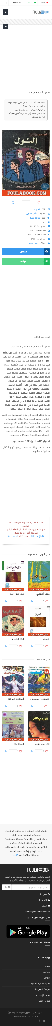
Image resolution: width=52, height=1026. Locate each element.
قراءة (23, 261)
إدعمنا (45, 906)
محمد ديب (33, 243)
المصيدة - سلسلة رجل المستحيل (39, 699)
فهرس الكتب (44, 1001)
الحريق (46, 639)
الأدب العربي (31, 214)
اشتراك (7, 887)
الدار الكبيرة (18, 639)
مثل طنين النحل (16, 594)
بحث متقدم (17, 2)
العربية (37, 209)
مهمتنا (43, 2)
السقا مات (19, 744)
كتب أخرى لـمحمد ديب (39, 554)
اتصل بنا (44, 894)
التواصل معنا (13, 536)
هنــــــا (15, 855)
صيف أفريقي (43, 594)
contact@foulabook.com (36, 912)
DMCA (47, 978)
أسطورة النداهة (16, 699)
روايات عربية (35, 218)
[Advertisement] (26, 59)
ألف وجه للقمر (42, 744)
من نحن (46, 972)
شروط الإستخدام (42, 995)
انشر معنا (43, 900)
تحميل (23, 251)
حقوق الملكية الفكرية (40, 984)
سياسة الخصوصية (42, 989)
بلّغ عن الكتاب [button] (35, 536)
